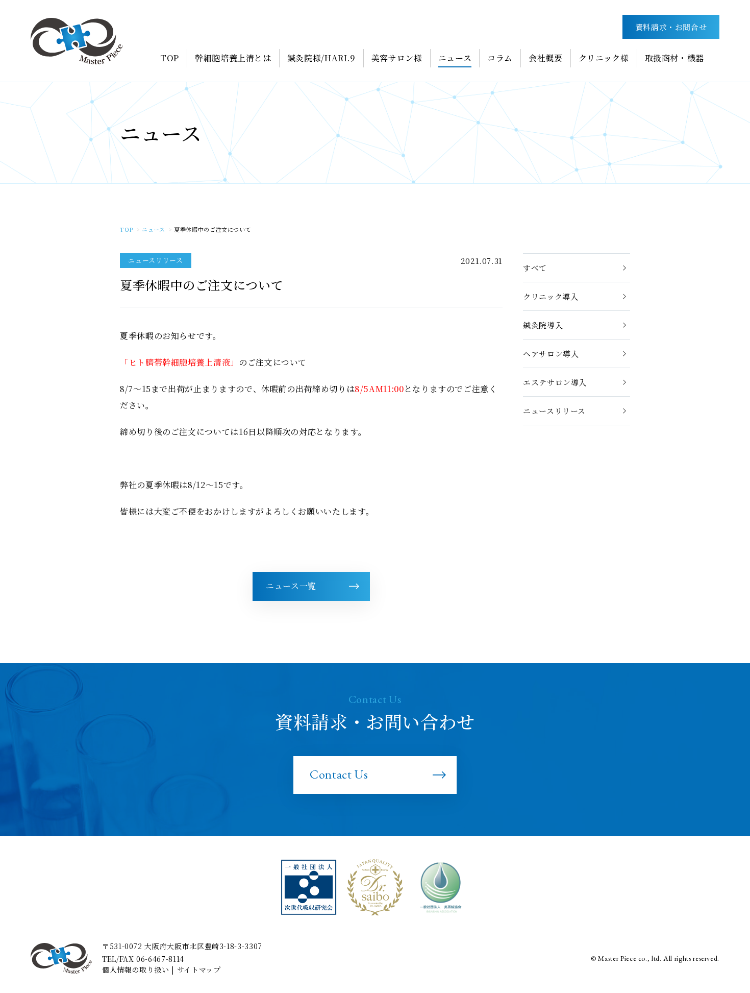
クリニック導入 (550, 296)
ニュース (153, 229)
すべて (535, 267)
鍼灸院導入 (543, 325)
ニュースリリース (554, 410)
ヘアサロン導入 (551, 353)
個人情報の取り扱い (135, 969)
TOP (126, 229)
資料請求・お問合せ (671, 26)
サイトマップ (199, 969)
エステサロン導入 (555, 382)
